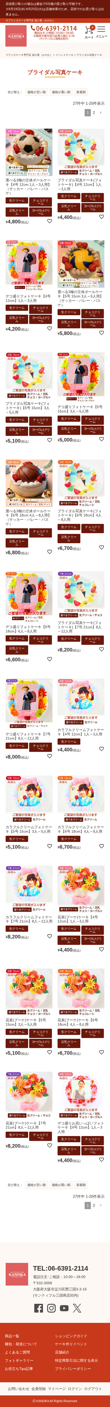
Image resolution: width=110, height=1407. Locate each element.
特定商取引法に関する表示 (76, 1360)
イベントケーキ (64, 55)
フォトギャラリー (19, 1360)
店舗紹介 (62, 1352)
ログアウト (93, 1389)
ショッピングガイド (71, 1336)
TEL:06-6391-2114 (60, 1268)
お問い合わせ (18, 1389)
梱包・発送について (21, 1344)
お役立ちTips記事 (19, 1369)
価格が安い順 (36, 92)
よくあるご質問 (17, 1352)
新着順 (81, 92)
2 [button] (94, 112)
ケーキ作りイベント (71, 1344)
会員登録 (38, 1389)
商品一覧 (12, 1336)
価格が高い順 (61, 92)
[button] (101, 113)
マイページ (57, 1389)
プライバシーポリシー (73, 1369)
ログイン (75, 1389)
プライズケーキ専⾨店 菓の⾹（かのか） (29, 55)
